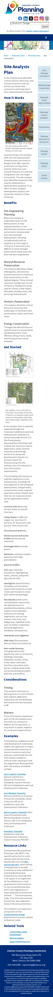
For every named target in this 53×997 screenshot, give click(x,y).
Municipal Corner (18, 56)
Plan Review (44, 127)
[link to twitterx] (31, 20)
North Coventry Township (15, 812)
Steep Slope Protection (20, 941)
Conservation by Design (14, 914)
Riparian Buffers (17, 938)
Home (6, 56)
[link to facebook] (20, 20)
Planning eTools (34, 56)
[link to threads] (47, 20)
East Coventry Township (15, 774)
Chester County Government (37, 31)
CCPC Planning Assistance (44, 73)
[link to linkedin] (25, 20)
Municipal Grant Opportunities (44, 100)
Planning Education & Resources (44, 139)
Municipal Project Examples (44, 115)
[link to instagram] (41, 20)
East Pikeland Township (15, 793)
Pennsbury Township (13, 831)
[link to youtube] (36, 20)
